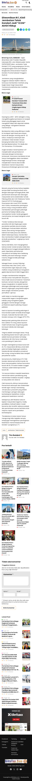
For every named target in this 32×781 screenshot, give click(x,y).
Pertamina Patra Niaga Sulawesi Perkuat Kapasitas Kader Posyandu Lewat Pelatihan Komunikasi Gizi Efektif (8, 548)
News (18, 7)
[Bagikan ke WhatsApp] (26, 29)
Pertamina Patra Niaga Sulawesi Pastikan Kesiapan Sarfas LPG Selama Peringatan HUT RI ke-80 (23, 491)
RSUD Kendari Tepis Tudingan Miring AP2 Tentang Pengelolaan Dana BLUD (23, 465)
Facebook (5, 739)
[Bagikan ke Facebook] (20, 29)
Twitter (4, 745)
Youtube (4, 747)
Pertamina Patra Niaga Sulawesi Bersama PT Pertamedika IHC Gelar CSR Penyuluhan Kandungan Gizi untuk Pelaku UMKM (8, 493)
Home (4, 7)
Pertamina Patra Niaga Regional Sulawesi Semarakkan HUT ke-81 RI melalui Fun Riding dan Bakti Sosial (10, 668)
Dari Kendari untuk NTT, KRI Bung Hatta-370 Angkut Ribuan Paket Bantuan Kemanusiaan (10, 679)
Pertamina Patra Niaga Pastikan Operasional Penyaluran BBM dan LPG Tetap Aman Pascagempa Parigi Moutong (11, 690)
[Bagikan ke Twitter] (23, 29)
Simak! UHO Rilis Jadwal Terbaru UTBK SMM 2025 (20, 178)
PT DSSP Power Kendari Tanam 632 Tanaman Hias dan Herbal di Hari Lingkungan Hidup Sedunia (19, 104)
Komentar (8, 574)
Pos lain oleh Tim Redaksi (16, 437)
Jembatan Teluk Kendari (16, 430)
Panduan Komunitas (14, 753)
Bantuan (23, 739)
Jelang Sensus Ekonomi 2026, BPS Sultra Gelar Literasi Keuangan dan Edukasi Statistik (8, 519)
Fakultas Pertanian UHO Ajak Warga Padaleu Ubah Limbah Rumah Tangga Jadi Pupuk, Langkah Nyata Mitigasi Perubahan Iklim (10, 701)
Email (19, 591)
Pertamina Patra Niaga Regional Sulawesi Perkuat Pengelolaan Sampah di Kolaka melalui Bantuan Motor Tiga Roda (10, 623)
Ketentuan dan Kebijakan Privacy (16, 743)
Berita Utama (13, 13)
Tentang (14, 739)
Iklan (22, 742)
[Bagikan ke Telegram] (29, 29)
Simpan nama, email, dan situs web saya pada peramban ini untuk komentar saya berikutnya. (15, 602)
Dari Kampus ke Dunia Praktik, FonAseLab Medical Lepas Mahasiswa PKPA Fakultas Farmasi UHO (10, 634)
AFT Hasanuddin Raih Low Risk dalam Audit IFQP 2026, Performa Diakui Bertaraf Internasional (9, 656)
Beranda (4, 13)
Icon (4, 430)
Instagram (5, 742)
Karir (22, 745)
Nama (6, 591)
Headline (11, 7)
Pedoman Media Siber (14, 749)
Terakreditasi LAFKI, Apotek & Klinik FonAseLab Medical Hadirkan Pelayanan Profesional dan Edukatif (8, 467)
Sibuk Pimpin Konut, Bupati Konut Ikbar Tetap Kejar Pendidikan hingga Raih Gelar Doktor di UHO (10, 645)
